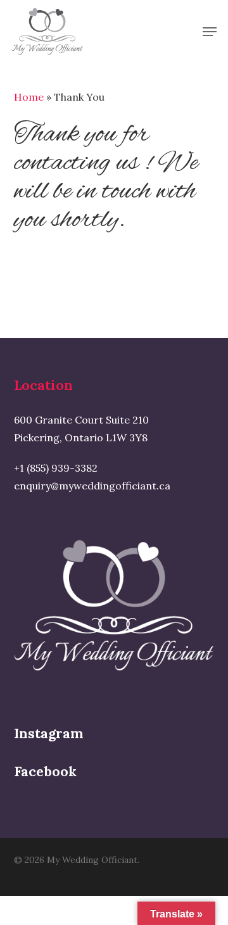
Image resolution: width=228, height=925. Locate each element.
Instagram (48, 733)
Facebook (45, 771)
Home (29, 97)
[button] (210, 31)
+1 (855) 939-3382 (56, 468)
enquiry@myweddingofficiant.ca (92, 485)
